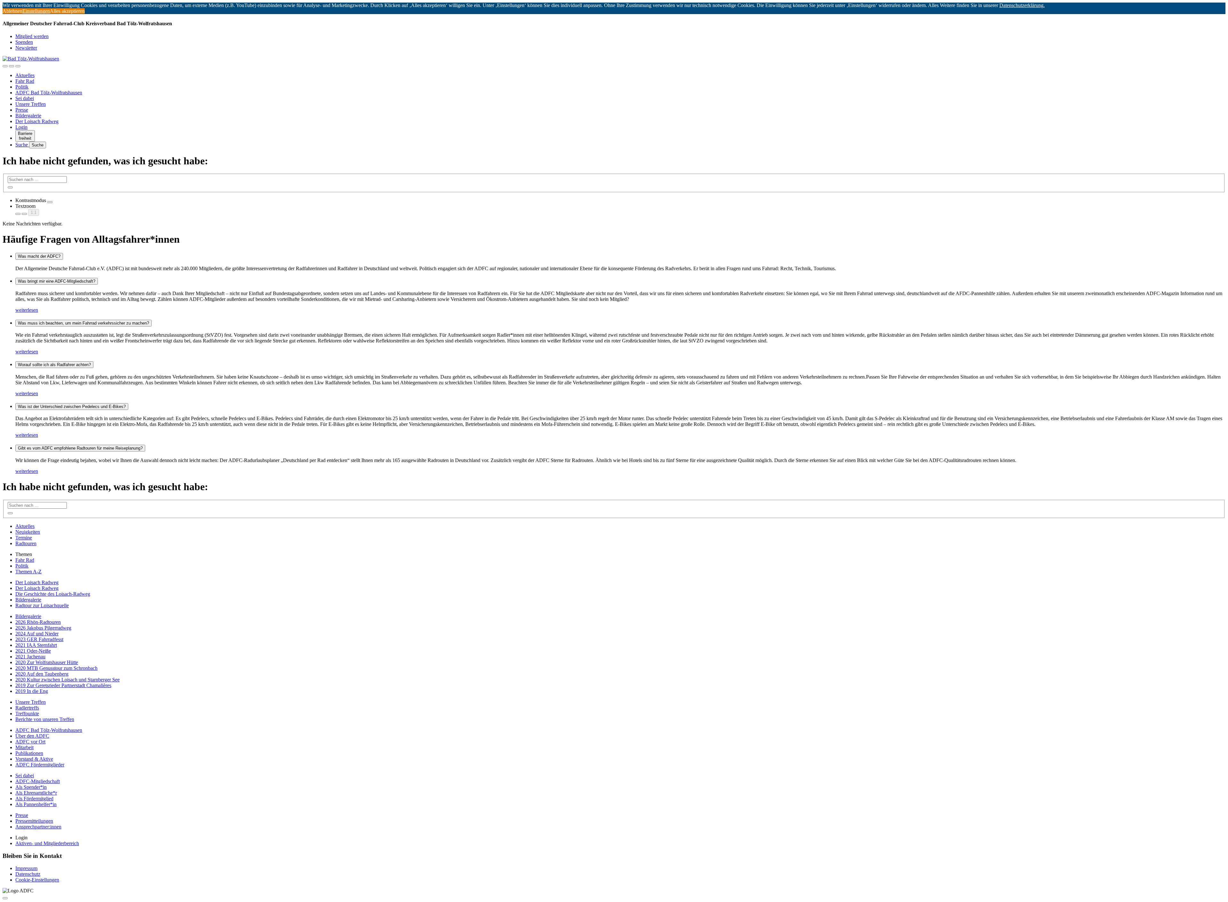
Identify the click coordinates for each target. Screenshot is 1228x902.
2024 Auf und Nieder (37, 633)
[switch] (49, 202)
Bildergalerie (28, 115)
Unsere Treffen (30, 104)
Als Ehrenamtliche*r (36, 793)
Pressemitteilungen (34, 821)
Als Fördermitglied (34, 798)
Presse (21, 110)
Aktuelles (25, 75)
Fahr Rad (24, 81)
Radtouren (25, 543)
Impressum (26, 868)
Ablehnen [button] (12, 11)
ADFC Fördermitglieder (39, 764)
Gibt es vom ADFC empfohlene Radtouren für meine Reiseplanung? (80, 448)
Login (21, 127)
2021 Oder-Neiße (33, 651)
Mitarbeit (24, 747)
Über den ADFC (32, 736)
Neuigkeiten (27, 532)
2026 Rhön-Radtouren (38, 622)
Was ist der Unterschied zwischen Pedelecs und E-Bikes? (72, 406)
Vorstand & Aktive (34, 759)
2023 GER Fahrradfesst (39, 639)
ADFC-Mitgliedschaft (37, 781)
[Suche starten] (10, 187)
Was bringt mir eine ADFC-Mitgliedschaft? (56, 281)
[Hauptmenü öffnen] (17, 66)
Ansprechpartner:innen (38, 826)
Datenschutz (27, 874)
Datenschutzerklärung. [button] (1022, 5)
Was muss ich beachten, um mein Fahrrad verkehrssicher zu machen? (83, 323)
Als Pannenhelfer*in (36, 804)
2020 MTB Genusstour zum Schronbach (56, 668)
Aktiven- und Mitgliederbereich (47, 843)
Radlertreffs (27, 707)
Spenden (24, 42)
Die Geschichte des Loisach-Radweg (52, 594)
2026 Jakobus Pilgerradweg (43, 628)
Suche (22, 144)
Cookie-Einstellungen (37, 879)
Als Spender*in (31, 787)
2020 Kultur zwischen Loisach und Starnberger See (67, 679)
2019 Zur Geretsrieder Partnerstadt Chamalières (63, 685)
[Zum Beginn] (5, 898)
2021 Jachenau (30, 656)
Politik (21, 87)
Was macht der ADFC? (39, 256)
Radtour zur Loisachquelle (42, 605)
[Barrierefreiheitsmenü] (5, 66)
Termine (23, 537)
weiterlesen (26, 310)
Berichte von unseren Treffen (44, 719)
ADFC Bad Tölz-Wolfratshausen (48, 92)
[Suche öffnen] (11, 66)
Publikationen (29, 753)
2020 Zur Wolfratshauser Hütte (46, 662)
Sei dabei (24, 98)
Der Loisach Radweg (37, 121)
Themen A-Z (28, 571)
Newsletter (26, 48)
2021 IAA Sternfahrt (36, 645)
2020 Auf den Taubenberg (41, 674)
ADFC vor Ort (30, 741)
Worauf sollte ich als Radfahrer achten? (54, 364)
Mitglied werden (32, 36)
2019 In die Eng (31, 691)
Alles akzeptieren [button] (67, 11)
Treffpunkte (27, 713)
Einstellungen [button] (36, 11)
